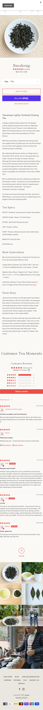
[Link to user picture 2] (17, 449)
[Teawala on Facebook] (19, 689)
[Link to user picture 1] (5, 449)
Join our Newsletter (30, 677)
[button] (32, 11)
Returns (17, 680)
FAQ (25, 680)
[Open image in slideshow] (21, 36)
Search (21, 683)
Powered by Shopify (21, 697)
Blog (17, 677)
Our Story (8, 677)
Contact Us (34, 680)
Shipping (7, 680)
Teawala (27, 695)
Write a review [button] (21, 391)
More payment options (21, 103)
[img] (5, 406)
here (34, 285)
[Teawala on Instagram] (23, 689)
